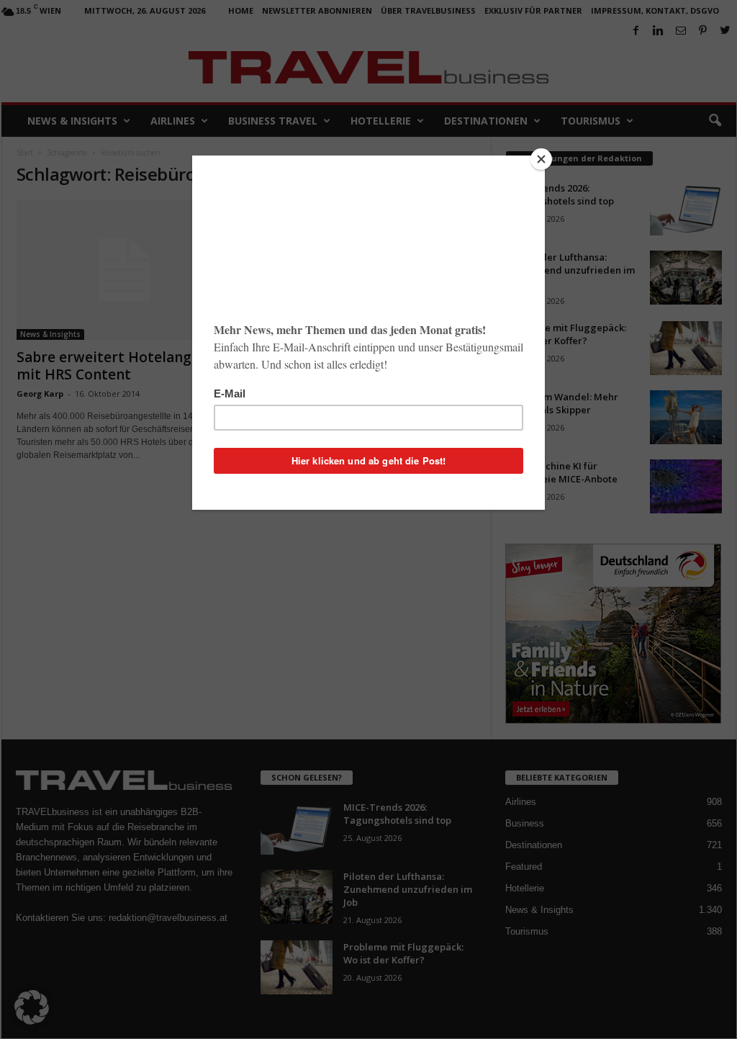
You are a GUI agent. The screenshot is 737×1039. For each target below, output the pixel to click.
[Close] (541, 159)
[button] (31, 1007)
